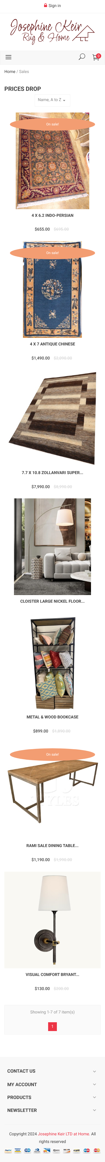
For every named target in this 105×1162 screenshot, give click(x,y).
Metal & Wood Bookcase (52, 717)
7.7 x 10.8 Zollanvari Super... (52, 473)
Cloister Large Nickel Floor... (52, 601)
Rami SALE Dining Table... (53, 846)
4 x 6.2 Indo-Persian (53, 215)
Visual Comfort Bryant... (52, 974)
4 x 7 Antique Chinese (52, 344)
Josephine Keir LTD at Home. (64, 1134)
